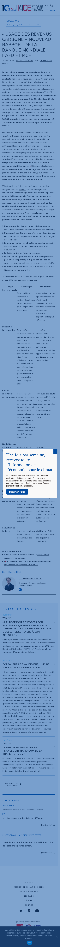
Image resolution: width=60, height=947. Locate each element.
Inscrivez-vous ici (17, 492)
